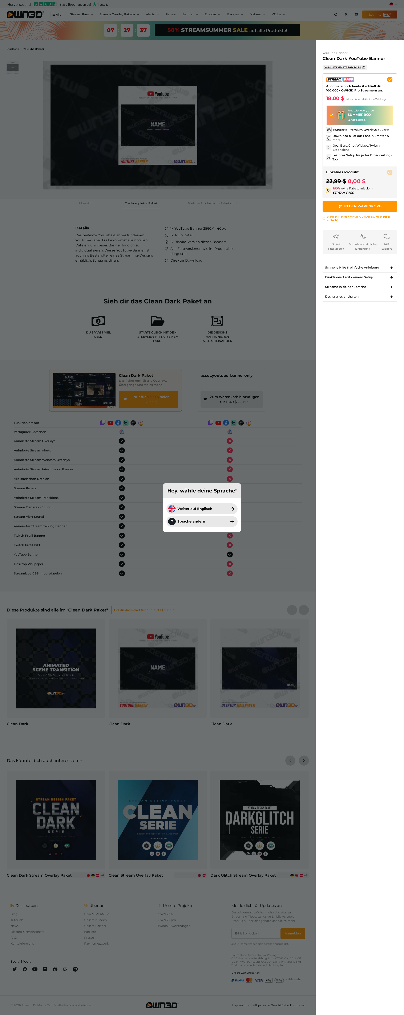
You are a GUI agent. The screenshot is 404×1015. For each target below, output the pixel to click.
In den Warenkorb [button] (362, 206)
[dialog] (202, 507)
